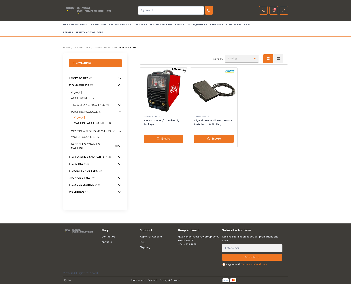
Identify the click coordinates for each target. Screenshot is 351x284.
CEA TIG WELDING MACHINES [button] (93, 131)
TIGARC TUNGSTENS (85, 170)
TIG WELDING (97, 24)
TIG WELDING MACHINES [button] (90, 104)
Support (152, 280)
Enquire (166, 138)
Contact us (108, 236)
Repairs (68, 32)
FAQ (142, 242)
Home (66, 47)
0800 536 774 (186, 240)
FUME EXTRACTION (238, 24)
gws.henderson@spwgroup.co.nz (194, 236)
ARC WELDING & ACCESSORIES (128, 24)
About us (106, 242)
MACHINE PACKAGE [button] (86, 111)
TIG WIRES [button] (79, 163)
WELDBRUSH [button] (79, 191)
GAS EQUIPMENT (197, 24)
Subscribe (251, 257)
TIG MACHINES (101, 47)
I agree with (246, 264)
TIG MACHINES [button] (81, 85)
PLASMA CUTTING (161, 24)
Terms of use (138, 280)
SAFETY (179, 24)
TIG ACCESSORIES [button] (84, 184)
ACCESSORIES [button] (80, 78)
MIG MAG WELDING (75, 24)
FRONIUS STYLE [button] (82, 177)
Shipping (145, 247)
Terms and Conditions (254, 264)
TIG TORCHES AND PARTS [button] (90, 156)
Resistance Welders (89, 32)
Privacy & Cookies (170, 280)
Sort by (218, 58)
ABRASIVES (216, 24)
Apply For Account (151, 236)
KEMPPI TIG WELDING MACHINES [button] (94, 146)
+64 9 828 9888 (187, 244)
